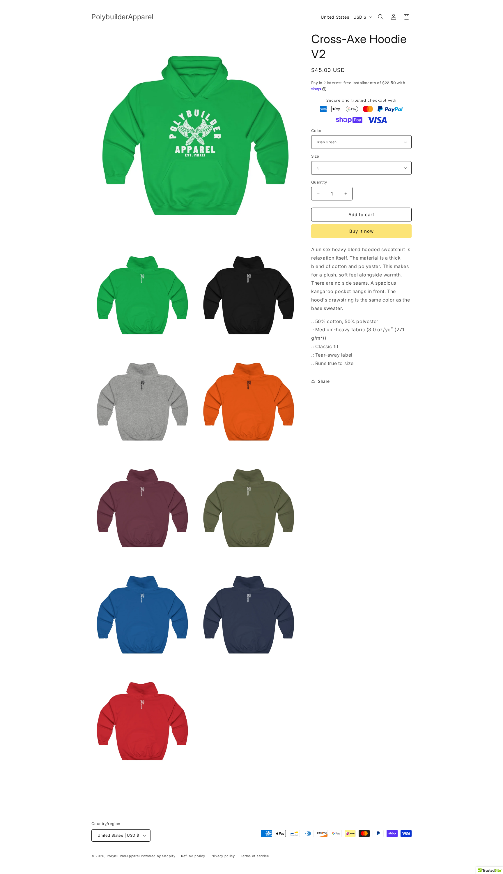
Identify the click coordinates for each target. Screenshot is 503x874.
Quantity (319, 182)
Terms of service (255, 856)
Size (315, 156)
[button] (380, 16)
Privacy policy (223, 856)
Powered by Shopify (158, 856)
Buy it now (361, 231)
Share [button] (324, 381)
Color (316, 130)
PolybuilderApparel (123, 856)
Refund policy (193, 856)
